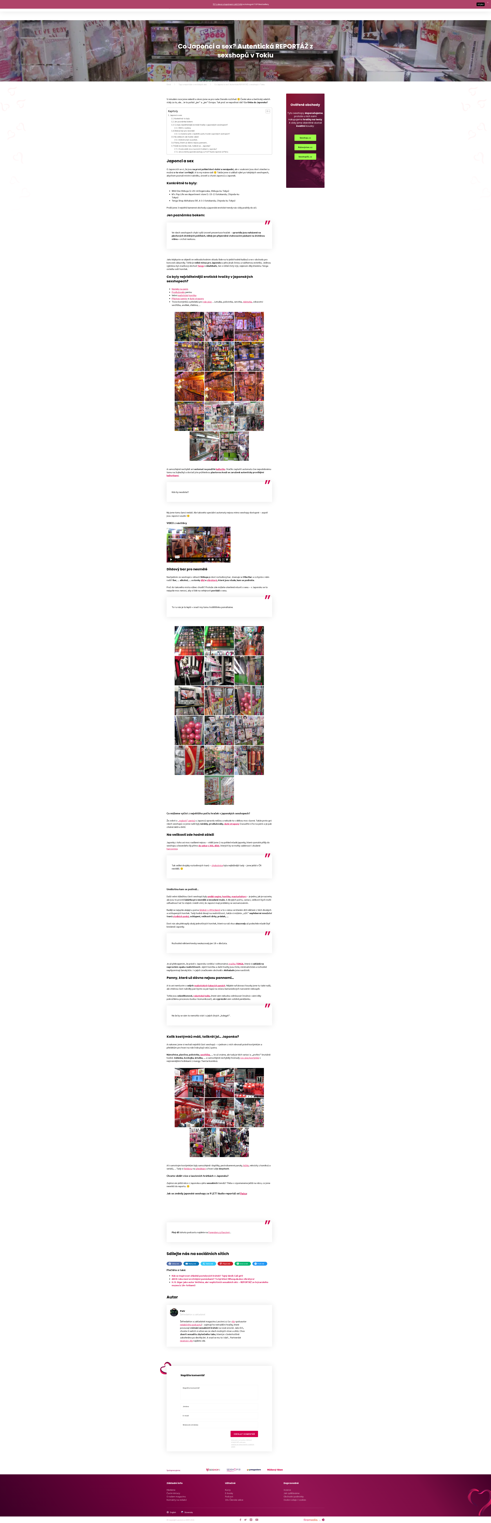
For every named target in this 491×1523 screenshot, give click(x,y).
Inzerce (287, 1489)
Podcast (229, 1496)
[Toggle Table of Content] (266, 111)
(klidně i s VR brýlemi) (209, 909)
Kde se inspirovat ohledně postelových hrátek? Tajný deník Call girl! (207, 1275)
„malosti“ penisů (186, 820)
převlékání (201, 1168)
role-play (207, 301)
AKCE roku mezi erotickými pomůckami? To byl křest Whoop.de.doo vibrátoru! (213, 1278)
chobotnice (217, 865)
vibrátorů (212, 580)
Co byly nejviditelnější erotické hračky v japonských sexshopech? (201, 124)
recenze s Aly (186, 1340)
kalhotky (220, 469)
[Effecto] (323, 1520)
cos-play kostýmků (249, 1057)
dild (203, 580)
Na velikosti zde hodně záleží (186, 136)
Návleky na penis (180, 288)
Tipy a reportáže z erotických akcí (192, 84)
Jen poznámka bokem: (183, 121)
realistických (201, 985)
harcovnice (172, 848)
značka (235, 963)
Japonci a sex (176, 115)
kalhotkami (173, 475)
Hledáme (171, 1489)
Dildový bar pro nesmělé (184, 130)
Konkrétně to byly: (182, 118)
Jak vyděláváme (291, 1493)
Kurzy (228, 1489)
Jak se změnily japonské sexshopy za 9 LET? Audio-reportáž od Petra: (203, 152)
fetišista (188, 1168)
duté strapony (197, 298)
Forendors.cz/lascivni (219, 1232)
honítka (192, 295)
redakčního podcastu (190, 1324)
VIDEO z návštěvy (184, 128)
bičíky (246, 1165)
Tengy (200, 265)
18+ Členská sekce (234, 1499)
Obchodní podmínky (294, 1496)
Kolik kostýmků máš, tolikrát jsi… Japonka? (192, 146)
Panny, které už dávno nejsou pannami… (191, 142)
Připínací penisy (179, 298)
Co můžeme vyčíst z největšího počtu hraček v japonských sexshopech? (204, 134)
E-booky (229, 1493)
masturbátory (239, 896)
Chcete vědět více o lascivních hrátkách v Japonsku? (197, 149)
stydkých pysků (181, 916)
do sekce (203, 845)
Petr (182, 1311)
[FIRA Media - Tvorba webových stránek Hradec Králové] (311, 1520)
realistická (183, 295)
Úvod (169, 84)
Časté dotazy (173, 1493)
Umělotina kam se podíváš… (188, 140)
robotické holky (201, 995)
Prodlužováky (178, 292)
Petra (243, 1193)
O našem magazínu (176, 1496)
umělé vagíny (214, 896)
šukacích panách (216, 985)
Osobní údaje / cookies (295, 1499)
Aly (233, 1321)
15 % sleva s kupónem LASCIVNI (227, 4)
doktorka (247, 301)
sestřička (205, 1054)
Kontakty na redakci (177, 1499)
